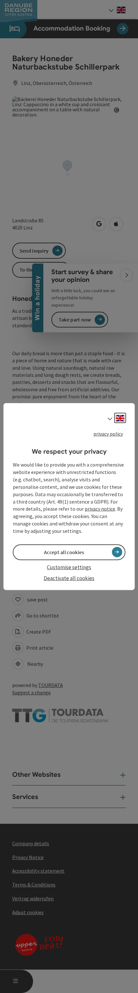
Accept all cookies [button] (64, 552)
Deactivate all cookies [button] (69, 578)
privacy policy (108, 434)
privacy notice (100, 509)
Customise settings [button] (69, 567)
